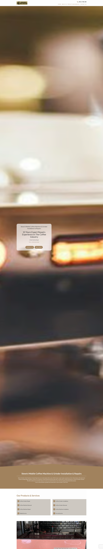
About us (64, 4)
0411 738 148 (82, 2)
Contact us (83, 4)
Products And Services (73, 4)
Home (59, 4)
